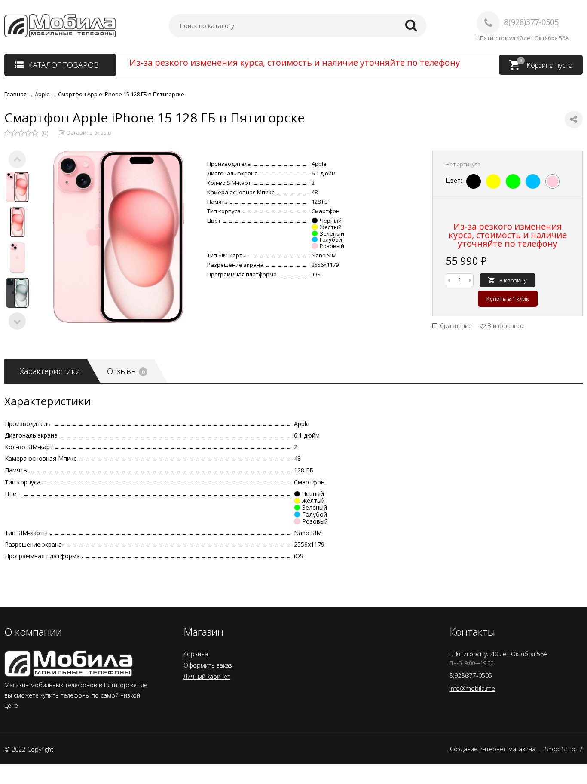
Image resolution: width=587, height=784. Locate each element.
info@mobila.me (472, 688)
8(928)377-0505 (531, 22)
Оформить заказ (207, 665)
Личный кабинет (206, 676)
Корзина (195, 654)
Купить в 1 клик (507, 299)
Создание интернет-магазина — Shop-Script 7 (516, 749)
